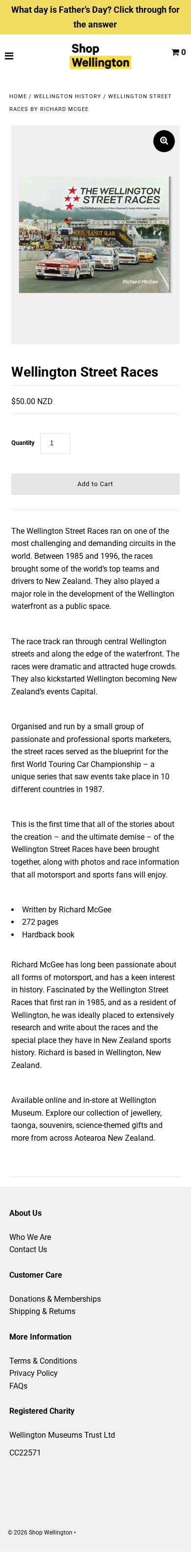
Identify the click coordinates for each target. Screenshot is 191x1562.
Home (18, 96)
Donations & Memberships (55, 1299)
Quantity (23, 442)
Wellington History (67, 96)
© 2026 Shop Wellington (40, 1532)
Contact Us (28, 1249)
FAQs (18, 1386)
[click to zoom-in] (164, 141)
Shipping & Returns (42, 1311)
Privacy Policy (33, 1373)
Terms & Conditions (43, 1361)
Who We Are (30, 1237)
